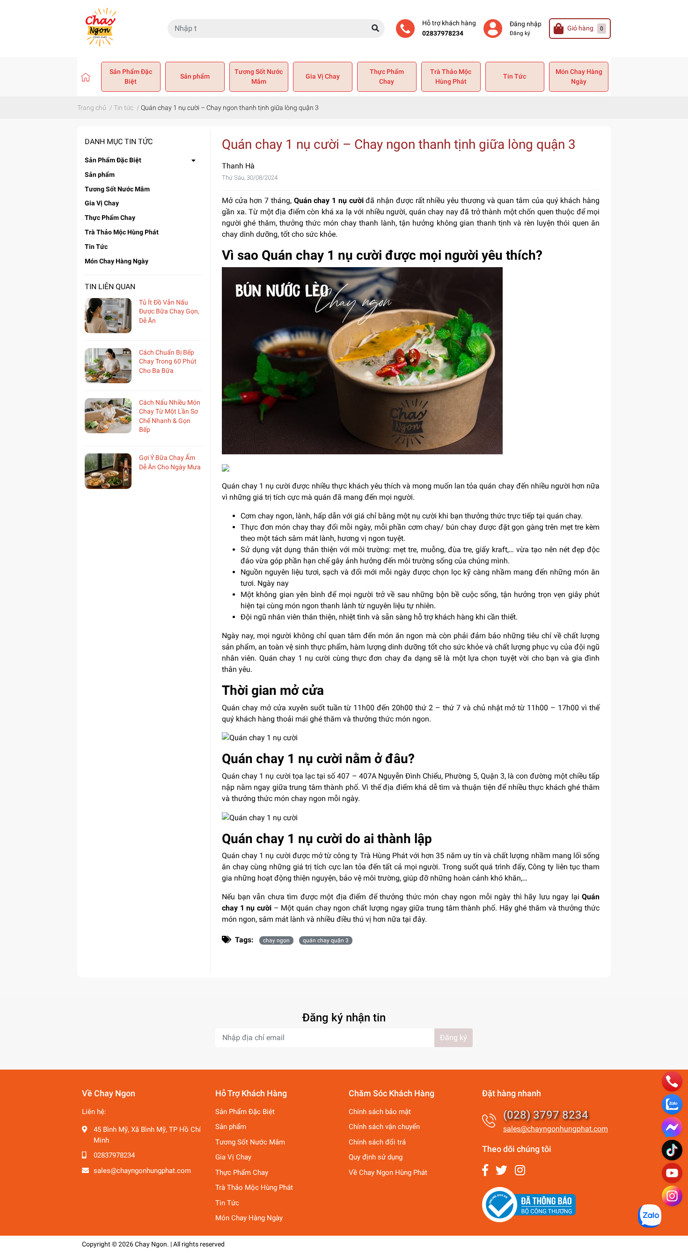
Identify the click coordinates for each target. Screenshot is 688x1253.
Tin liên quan (110, 286)
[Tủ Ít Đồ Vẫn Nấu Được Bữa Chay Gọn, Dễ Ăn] (108, 315)
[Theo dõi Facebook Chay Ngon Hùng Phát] (485, 1170)
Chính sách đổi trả (377, 1142)
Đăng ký (520, 33)
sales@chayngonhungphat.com (142, 1170)
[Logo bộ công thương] (529, 1204)
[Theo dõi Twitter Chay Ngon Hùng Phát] (501, 1170)
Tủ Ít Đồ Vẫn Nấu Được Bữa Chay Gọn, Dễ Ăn (169, 311)
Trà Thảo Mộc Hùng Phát (450, 76)
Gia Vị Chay (323, 76)
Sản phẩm (195, 76)
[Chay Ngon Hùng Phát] (85, 77)
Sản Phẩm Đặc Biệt (131, 76)
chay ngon (276, 940)
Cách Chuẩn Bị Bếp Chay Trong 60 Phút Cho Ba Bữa (168, 361)
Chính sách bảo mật (380, 1111)
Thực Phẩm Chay (387, 76)
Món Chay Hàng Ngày (579, 76)
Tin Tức (514, 76)
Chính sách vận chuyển (384, 1126)
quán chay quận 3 (326, 940)
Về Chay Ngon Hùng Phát (388, 1172)
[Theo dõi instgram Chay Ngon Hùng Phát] (520, 1170)
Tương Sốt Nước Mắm (258, 76)
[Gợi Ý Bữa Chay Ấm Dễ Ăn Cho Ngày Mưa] (108, 471)
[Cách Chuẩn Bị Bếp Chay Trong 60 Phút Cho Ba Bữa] (108, 365)
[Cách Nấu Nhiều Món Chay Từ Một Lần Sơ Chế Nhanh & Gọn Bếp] (108, 415)
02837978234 (442, 33)
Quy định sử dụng (376, 1157)
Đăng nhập (526, 24)
